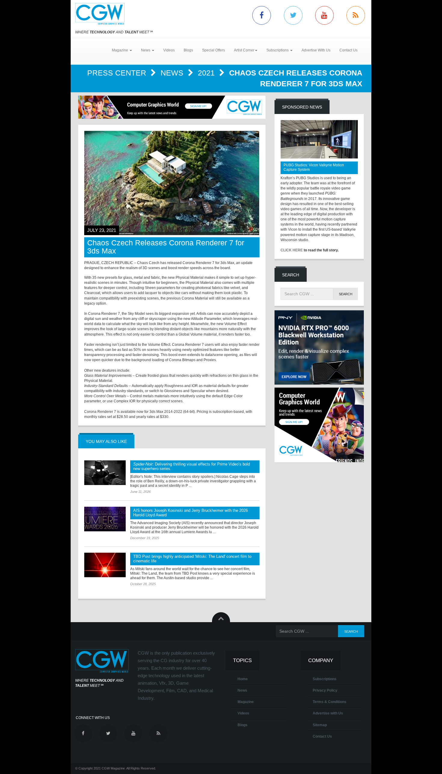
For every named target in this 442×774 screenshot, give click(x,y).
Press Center (117, 73)
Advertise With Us (316, 50)
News (173, 73)
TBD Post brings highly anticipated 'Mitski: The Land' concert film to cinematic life (192, 558)
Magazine (246, 702)
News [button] (146, 50)
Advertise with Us (328, 713)
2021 (207, 73)
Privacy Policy (325, 690)
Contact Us (348, 50)
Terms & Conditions (329, 702)
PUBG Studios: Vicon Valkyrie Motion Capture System (314, 167)
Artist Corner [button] (244, 50)
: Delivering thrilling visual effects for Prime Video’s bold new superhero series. (191, 466)
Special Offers (213, 50)
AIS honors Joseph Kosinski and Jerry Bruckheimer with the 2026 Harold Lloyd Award (190, 512)
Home (243, 679)
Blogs (188, 50)
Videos (169, 50)
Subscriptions (324, 679)
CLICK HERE (292, 250)
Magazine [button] (120, 50)
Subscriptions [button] (278, 50)
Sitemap (320, 725)
